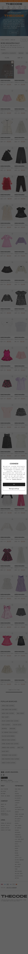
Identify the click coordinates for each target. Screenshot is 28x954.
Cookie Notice (17, 479)
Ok (14, 484)
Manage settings (14, 489)
